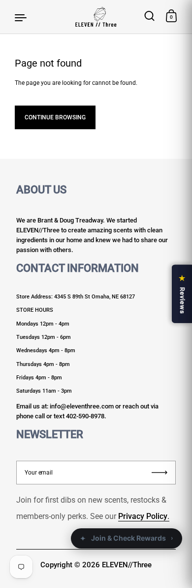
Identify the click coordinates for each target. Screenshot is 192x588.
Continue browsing (55, 117)
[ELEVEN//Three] (95, 17)
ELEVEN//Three (127, 564)
